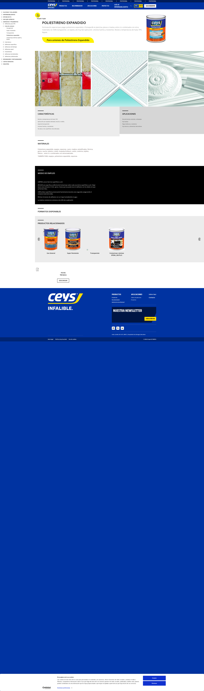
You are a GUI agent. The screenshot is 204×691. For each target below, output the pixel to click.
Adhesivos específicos (10, 44)
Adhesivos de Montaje (11, 47)
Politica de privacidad (61, 339)
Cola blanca (8, 42)
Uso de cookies (72, 339)
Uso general (10, 28)
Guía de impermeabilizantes (121, 6)
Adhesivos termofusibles (11, 54)
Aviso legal (50, 339)
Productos (63, 6)
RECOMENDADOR (77, 6)
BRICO (141, 6)
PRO (136, 6)
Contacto (152, 297)
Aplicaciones (92, 6)
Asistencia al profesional (118, 302)
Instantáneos (8, 51)
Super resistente (11, 30)
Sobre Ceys (152, 294)
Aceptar (154, 678)
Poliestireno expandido (13, 35)
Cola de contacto (9, 26)
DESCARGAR (63, 280)
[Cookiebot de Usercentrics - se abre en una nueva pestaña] (47, 688)
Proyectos (105, 6)
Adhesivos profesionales (11, 56)
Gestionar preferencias (63, 688)
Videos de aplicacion (136, 297)
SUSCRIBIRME (150, 6)
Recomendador (116, 300)
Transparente (10, 33)
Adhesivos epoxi (9, 49)
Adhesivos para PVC (10, 23)
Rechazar (154, 683)
